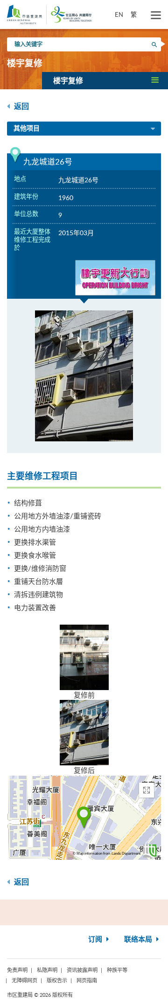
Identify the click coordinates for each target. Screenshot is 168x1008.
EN (119, 14)
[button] (105, 80)
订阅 (96, 939)
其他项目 (27, 128)
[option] (84, 376)
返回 (20, 106)
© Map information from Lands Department (106, 853)
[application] (84, 818)
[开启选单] (156, 15)
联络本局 (139, 939)
